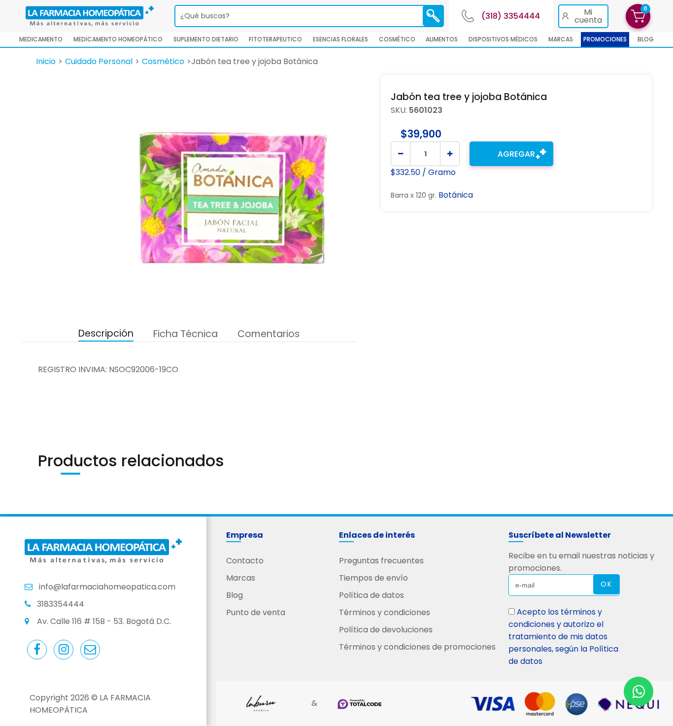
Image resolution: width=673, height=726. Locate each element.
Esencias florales (340, 39)
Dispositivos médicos (503, 39)
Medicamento (41, 39)
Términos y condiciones (384, 612)
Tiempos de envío (373, 578)
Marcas (560, 39)
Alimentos (442, 39)
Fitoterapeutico (275, 39)
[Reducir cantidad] (400, 153)
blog (646, 39)
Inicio (46, 61)
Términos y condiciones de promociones (417, 647)
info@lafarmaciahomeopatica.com (107, 586)
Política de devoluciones (386, 629)
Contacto (245, 560)
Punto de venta (255, 612)
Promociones (605, 39)
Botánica (455, 195)
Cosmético (397, 39)
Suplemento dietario (205, 39)
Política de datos (371, 595)
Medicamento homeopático (118, 39)
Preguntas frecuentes (381, 560)
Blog (234, 595)
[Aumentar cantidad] (450, 153)
